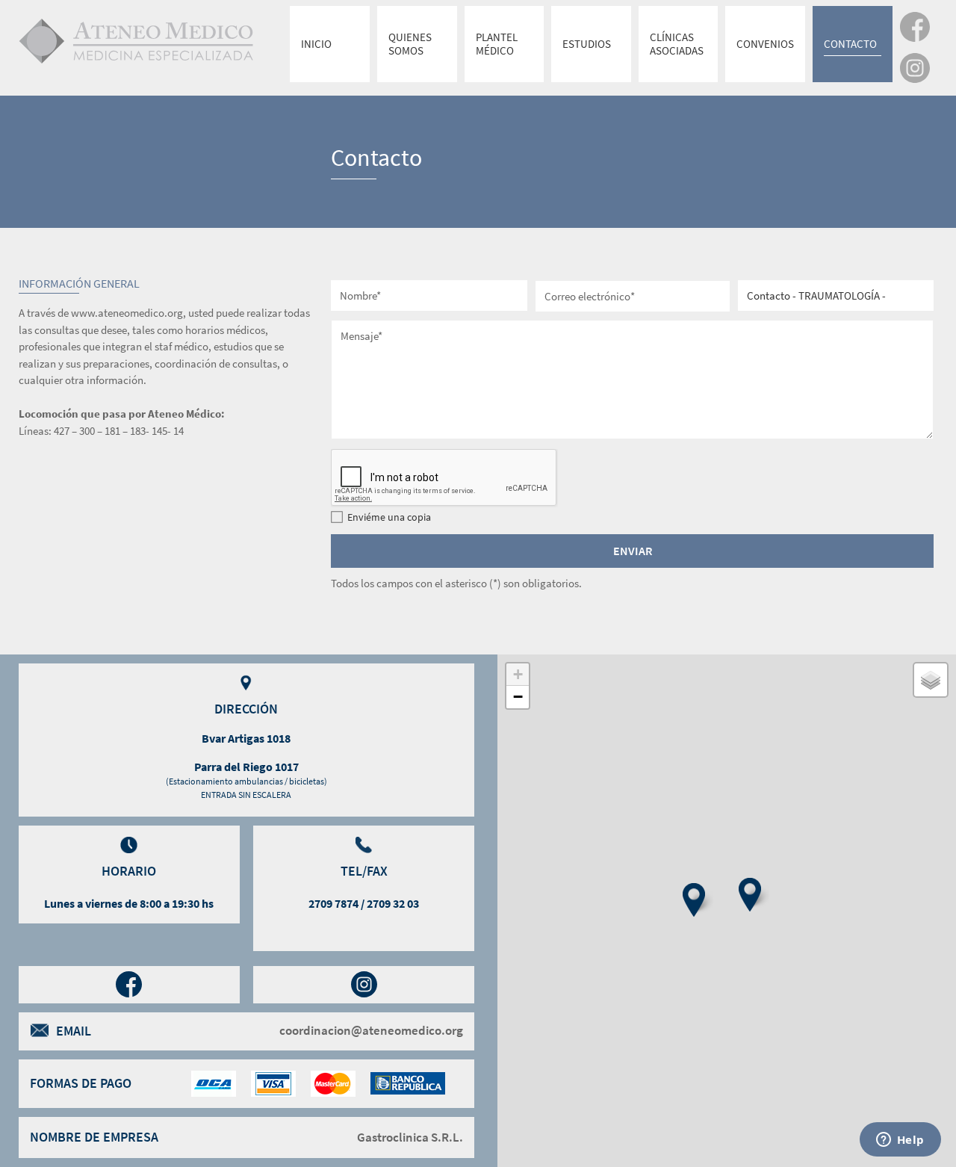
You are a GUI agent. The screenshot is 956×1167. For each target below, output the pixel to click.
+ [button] (518, 674)
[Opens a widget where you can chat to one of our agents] (900, 1141)
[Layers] (930, 679)
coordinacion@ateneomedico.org (371, 1031)
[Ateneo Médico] (169, 40)
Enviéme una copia (389, 517)
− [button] (518, 696)
